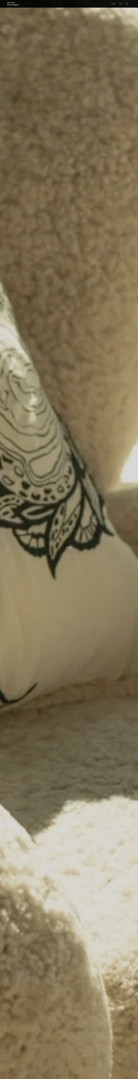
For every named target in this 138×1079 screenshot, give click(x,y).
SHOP (120, 3)
